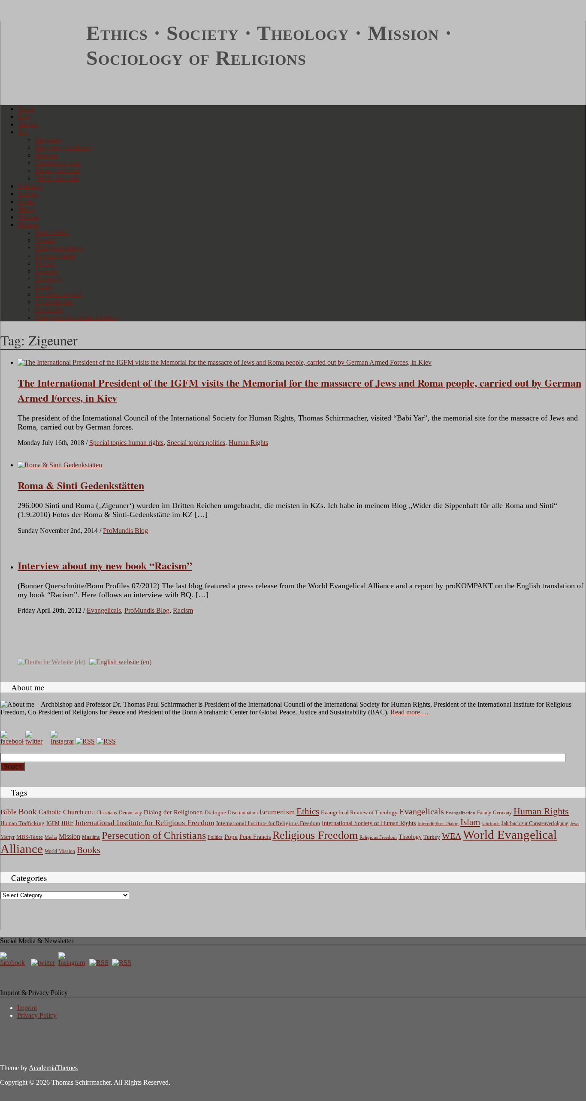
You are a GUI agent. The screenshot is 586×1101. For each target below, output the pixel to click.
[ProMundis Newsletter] (85, 741)
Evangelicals (104, 610)
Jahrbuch (491, 823)
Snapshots (48, 309)
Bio (22, 132)
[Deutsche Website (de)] (51, 661)
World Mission (60, 851)
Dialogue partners (59, 247)
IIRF (67, 823)
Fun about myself (58, 294)
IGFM (53, 823)
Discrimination (243, 813)
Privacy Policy (37, 1015)
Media (26, 209)
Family (484, 813)
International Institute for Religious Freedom (144, 822)
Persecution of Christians (154, 835)
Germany (502, 813)
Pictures (28, 224)
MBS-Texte (29, 837)
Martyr (7, 837)
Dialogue (215, 812)
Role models (52, 232)
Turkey (431, 837)
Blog (24, 116)
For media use (54, 301)
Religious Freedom (315, 835)
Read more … (409, 712)
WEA (451, 836)
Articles (28, 193)
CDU (90, 812)
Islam (470, 822)
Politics (215, 837)
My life (44, 263)
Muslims (91, 837)
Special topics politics (196, 442)
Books (26, 201)
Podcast (28, 217)
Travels (27, 124)
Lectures (46, 271)
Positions (30, 186)
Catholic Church (61, 812)
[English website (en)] (120, 661)
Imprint (27, 1007)
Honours (46, 155)
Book (27, 811)
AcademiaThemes (53, 1067)
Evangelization (460, 812)
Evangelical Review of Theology (359, 813)
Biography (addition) (63, 147)
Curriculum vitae (57, 162)
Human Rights (248, 442)
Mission (69, 836)
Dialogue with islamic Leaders (76, 317)
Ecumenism (277, 812)
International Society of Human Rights (369, 823)
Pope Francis (255, 836)
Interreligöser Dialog (438, 823)
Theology (410, 837)
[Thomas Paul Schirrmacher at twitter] (36, 741)
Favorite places (55, 255)
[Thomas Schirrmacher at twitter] (44, 962)
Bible (8, 812)
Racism (183, 610)
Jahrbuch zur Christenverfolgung (534, 823)
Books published (57, 170)
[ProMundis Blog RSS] (106, 741)
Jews (574, 823)
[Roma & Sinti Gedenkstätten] (60, 465)
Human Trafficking (22, 823)
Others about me (57, 178)
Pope (231, 836)
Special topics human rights (126, 442)
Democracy (130, 813)
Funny (43, 286)
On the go (48, 278)
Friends (45, 240)
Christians (107, 813)
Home (26, 108)
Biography (49, 139)
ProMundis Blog (125, 530)
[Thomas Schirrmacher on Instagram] (62, 741)
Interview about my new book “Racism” (105, 565)
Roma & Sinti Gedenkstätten (81, 485)
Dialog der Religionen (173, 812)
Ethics (307, 811)
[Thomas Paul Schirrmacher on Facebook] (12, 741)
